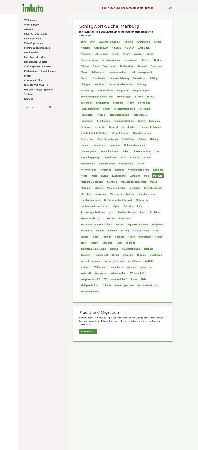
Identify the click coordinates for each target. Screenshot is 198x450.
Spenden (119, 236)
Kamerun (135, 157)
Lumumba (135, 175)
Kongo (84, 175)
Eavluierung (87, 90)
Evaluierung (102, 102)
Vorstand (131, 267)
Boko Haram (109, 66)
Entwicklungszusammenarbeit (97, 96)
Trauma (114, 248)
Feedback (118, 102)
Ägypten (116, 47)
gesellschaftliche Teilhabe (94, 133)
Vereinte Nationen (90, 261)
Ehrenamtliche (105, 90)
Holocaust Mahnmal (135, 145)
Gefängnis (86, 127)
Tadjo (84, 242)
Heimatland (99, 145)
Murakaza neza (146, 194)
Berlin (157, 60)
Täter (119, 242)
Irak (157, 151)
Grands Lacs (87, 139)
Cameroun (156, 66)
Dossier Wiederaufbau (120, 84)
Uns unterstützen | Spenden (38, 89)
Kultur (104, 175)
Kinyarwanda (126, 163)
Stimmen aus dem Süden (37, 47)
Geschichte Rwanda (150, 127)
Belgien (146, 60)
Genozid (113, 127)
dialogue (85, 84)
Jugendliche (109, 157)
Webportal (101, 273)
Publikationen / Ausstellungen (40, 71)
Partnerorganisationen (93, 212)
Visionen (85, 267)
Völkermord (100, 267)
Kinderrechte (88, 163)
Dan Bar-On (99, 78)
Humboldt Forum (109, 151)
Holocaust (114, 145)
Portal (143, 212)
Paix (139, 206)
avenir (115, 53)
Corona (85, 78)
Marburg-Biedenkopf (92, 181)
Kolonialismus (88, 169)
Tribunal (148, 248)
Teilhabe (130, 242)
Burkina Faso (127, 66)
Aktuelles (29, 29)
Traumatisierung (131, 248)
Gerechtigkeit (129, 127)
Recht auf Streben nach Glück (96, 224)
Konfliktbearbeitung (138, 169)
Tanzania (107, 242)
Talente (95, 242)
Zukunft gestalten (33, 43)
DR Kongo (142, 84)
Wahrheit (86, 273)
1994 (92, 41)
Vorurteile (146, 267)
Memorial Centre (116, 187)
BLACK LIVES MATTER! (36, 85)
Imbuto (126, 151)
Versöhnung (134, 261)
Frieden (101, 114)
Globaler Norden (142, 133)
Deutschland (139, 78)
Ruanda (100, 230)
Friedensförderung (119, 114)
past (111, 212)
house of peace (88, 151)
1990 (83, 41)
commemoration (117, 72)
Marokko (85, 187)
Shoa (95, 236)
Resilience (86, 230)
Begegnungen (131, 60)
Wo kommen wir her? (115, 279)
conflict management (141, 72)
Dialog (153, 78)
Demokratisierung (119, 78)
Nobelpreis (142, 200)
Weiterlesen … (88, 331)
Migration (86, 194)
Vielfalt (149, 261)
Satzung (125, 230)
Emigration (123, 90)
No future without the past (118, 200)
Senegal (85, 236)
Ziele (143, 279)
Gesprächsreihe (120, 133)
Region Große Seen (137, 224)
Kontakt (28, 98)
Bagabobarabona (111, 60)
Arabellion (144, 47)
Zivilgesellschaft (89, 285)
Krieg (94, 175)
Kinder (147, 157)
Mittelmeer (116, 194)
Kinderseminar (107, 163)
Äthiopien (86, 53)
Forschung (144, 108)
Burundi (142, 66)
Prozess (111, 218)
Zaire (134, 279)
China (84, 72)
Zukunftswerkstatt (148, 285)
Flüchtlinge (144, 102)
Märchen (112, 181)
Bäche (150, 53)
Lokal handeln (31, 52)
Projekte (155, 212)
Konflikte (158, 169)
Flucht (130, 102)
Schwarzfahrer (141, 230)
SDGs (156, 230)
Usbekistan (156, 254)
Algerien (129, 47)
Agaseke (85, 47)
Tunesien (85, 254)
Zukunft (106, 285)
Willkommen (31, 20)
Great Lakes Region (107, 139)
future (141, 120)
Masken (99, 187)
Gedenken (154, 120)
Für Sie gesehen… (33, 38)
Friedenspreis (140, 114)
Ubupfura (128, 254)
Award (126, 53)
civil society (97, 72)
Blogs (96, 66)
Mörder (130, 194)
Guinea (142, 139)
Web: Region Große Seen (37, 66)
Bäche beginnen (89, 60)
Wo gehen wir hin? (90, 279)
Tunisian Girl (101, 254)
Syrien (158, 236)
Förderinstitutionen (124, 108)
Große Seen (128, 139)
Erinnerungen (124, 96)
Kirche (141, 163)
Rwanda (112, 230)
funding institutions (124, 120)
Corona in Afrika (33, 80)
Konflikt (119, 169)
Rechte (119, 224)
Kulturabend (119, 175)
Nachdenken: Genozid (35, 61)
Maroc (153, 181)
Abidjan (129, 41)
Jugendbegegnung (90, 157)
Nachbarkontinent (90, 200)
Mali (146, 175)
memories (134, 187)
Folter (106, 108)
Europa (150, 96)
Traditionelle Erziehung (93, 248)
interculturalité (142, 151)
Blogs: (27, 75)
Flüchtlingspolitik (90, 108)
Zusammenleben (89, 291)
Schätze (28, 94)
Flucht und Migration (35, 57)
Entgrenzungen (141, 90)
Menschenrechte (153, 187)
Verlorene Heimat (114, 261)
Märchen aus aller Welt (133, 181)
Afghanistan (143, 41)
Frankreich (86, 114)
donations (99, 84)
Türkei (115, 254)
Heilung (154, 139)
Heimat (85, 145)
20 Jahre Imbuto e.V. (109, 41)
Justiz (123, 157)
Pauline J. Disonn (127, 212)
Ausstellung (101, 53)
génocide (100, 127)
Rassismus (124, 218)
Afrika (157, 41)
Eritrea (139, 96)
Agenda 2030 (101, 47)
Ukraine (141, 254)
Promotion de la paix (92, 218)
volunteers (117, 267)
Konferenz (105, 169)
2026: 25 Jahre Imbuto (35, 33)
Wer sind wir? (31, 24)
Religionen (157, 224)
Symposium (145, 236)
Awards (138, 53)
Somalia (106, 236)
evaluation (86, 102)
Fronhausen (87, 120)
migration (100, 194)
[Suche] (50, 107)
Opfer (116, 206)
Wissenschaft (137, 273)
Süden (131, 236)
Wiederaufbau (118, 273)
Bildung (85, 66)
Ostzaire (128, 206)
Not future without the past (95, 206)
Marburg (157, 175)
